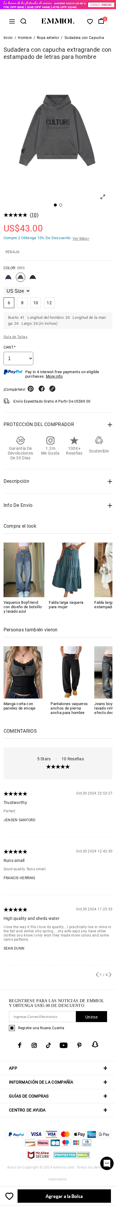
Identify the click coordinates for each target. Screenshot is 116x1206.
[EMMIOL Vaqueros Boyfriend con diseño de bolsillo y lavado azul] (24, 570)
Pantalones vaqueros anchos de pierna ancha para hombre (69, 708)
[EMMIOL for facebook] (19, 1045)
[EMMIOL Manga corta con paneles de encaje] (23, 672)
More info (54, 376)
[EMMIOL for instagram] (34, 1045)
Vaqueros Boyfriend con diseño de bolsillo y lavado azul (23, 607)
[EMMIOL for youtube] (64, 1045)
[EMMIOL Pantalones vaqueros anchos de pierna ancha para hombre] (70, 672)
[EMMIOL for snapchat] (95, 1044)
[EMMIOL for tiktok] (48, 1045)
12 (49, 302)
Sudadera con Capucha (84, 38)
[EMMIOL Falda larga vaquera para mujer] (69, 570)
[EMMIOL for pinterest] (79, 1045)
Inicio (8, 38)
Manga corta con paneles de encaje (20, 705)
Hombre (25, 38)
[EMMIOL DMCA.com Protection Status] (71, 1158)
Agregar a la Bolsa (64, 1196)
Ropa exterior (48, 38)
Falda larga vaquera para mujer (66, 604)
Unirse (91, 1017)
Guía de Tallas (15, 337)
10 (34, 215)
